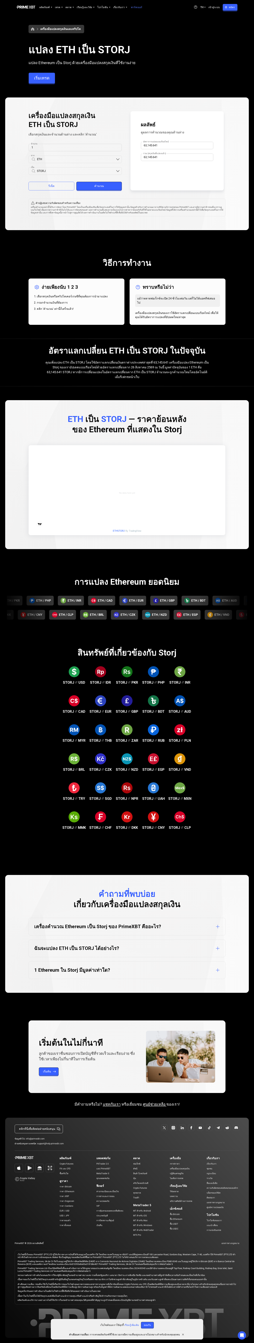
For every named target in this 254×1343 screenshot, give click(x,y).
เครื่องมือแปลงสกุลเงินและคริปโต (60, 29)
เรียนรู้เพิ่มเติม (131, 1325)
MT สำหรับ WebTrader (143, 1230)
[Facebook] (191, 1128)
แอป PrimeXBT (103, 1168)
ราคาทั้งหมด (65, 1225)
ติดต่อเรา (211, 1197)
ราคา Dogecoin (67, 1201)
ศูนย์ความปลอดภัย (215, 1207)
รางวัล (209, 1178)
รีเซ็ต (51, 186)
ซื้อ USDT (174, 1224)
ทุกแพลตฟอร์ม (103, 1178)
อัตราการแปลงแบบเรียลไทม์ (156, 141)
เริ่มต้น (47, 1071)
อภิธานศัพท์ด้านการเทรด (181, 1201)
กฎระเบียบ (211, 1173)
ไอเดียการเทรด (176, 1178)
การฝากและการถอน (105, 1196)
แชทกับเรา (112, 1104)
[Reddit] (227, 1128)
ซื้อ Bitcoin (175, 1214)
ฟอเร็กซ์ (136, 1164)
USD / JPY (64, 1215)
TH (202, 7)
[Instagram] (173, 1128)
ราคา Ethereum (67, 1191)
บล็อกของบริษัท (213, 1193)
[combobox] (76, 159)
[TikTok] (209, 1128)
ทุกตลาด (137, 1193)
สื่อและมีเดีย (212, 1183)
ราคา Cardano (66, 1206)
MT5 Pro (137, 1235)
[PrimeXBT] (25, 7)
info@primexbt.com (35, 1139)
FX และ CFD (65, 1168)
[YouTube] (200, 1128)
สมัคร (232, 7)
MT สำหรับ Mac (140, 1220)
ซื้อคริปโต (64, 1173)
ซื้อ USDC (174, 1229)
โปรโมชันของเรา (214, 1220)
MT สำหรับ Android (142, 1211)
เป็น (32, 167)
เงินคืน (99, 1225)
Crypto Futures (66, 1164)
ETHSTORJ (119, 531)
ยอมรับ (147, 1325)
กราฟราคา (175, 1164)
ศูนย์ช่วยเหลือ (154, 1104)
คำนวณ (99, 186)
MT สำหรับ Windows (142, 1225)
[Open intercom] (242, 1335)
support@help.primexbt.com (50, 1143)
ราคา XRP (64, 1196)
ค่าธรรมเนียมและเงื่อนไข (107, 1191)
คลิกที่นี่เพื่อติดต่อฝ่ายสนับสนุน (37, 1128)
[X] (164, 1128)
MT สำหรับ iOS (140, 1215)
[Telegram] (218, 1128)
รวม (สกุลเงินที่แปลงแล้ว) (154, 153)
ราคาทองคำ (65, 1220)
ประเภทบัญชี (102, 1215)
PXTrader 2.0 (102, 1164)
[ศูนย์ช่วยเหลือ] (196, 7)
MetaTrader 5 (102, 1173)
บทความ (174, 1196)
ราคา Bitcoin (66, 1186)
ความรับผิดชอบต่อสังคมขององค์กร (222, 1188)
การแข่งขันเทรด (214, 1230)
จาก (33, 155)
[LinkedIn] (182, 1128)
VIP (98, 1206)
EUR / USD (64, 1211)
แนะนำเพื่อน (212, 1225)
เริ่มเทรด (42, 78)
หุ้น (134, 1178)
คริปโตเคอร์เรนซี (140, 1183)
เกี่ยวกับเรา (212, 1164)
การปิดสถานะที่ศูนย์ (105, 1220)
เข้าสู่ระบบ (214, 7)
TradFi (136, 1197)
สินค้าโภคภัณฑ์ (140, 1173)
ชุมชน (209, 1168)
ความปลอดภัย (102, 1201)
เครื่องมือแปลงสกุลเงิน (180, 1168)
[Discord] (236, 1128)
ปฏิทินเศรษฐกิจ (177, 1173)
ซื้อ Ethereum (176, 1219)
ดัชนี (135, 1168)
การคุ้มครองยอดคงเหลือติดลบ (109, 1211)
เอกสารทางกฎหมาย (216, 1202)
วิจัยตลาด (174, 1191)
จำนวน (34, 144)
